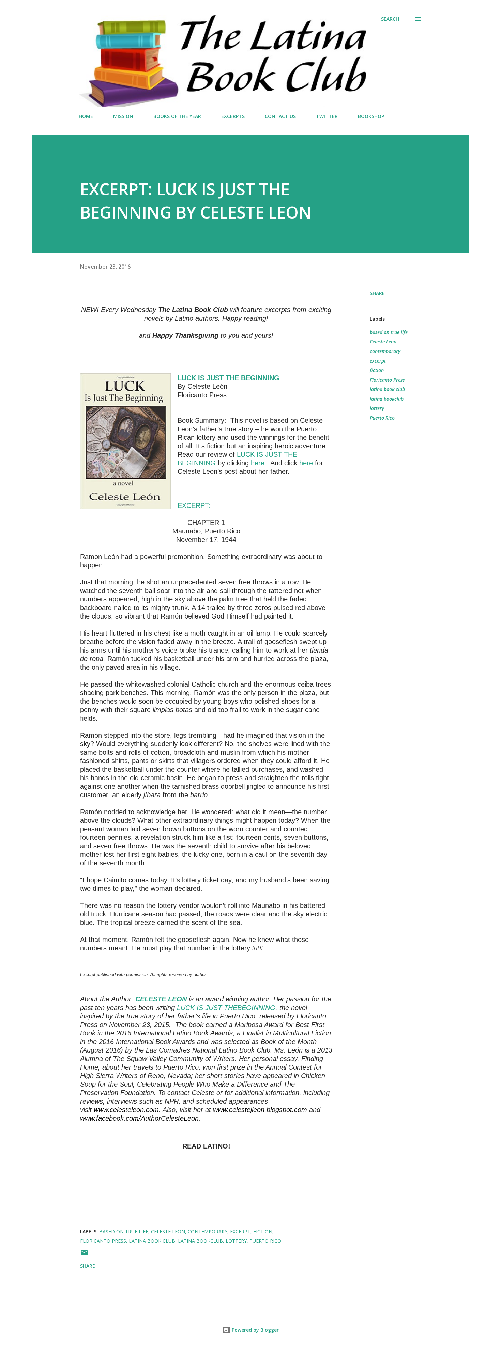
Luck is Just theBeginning (226, 1007)
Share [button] (377, 293)
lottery (377, 408)
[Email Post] (84, 1255)
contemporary (385, 351)
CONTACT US (280, 116)
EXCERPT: (194, 505)
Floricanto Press (387, 379)
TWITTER (327, 116)
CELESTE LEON (161, 999)
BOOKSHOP (371, 116)
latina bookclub (387, 399)
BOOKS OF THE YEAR (177, 116)
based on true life (389, 332)
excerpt (378, 360)
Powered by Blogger (254, 1330)
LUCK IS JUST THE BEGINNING (228, 378)
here (257, 463)
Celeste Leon (383, 341)
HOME (86, 116)
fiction (377, 370)
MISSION (123, 116)
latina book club (387, 389)
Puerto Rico (382, 418)
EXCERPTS (233, 116)
